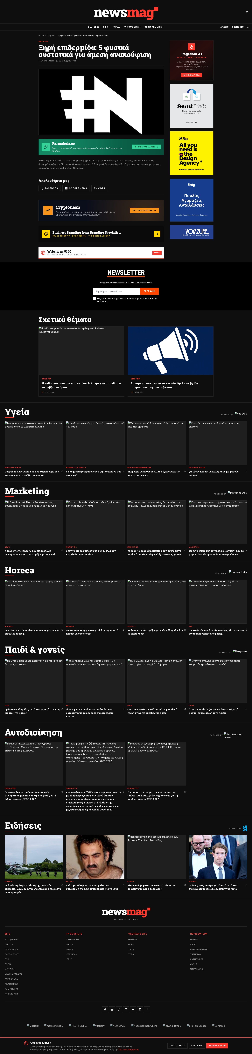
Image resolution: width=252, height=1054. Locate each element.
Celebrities (72, 939)
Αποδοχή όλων (217, 1046)
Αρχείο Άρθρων (198, 949)
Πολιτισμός (11, 984)
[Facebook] (105, 1009)
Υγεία (131, 954)
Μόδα (69, 949)
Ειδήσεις (93, 27)
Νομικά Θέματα (13, 974)
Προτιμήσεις (177, 1046)
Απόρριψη (197, 1046)
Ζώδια (8, 964)
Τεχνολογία (11, 994)
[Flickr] (133, 1009)
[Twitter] (119, 1009)
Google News (78, 188)
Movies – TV (11, 949)
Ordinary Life (153, 27)
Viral (116, 27)
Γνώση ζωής (12, 954)
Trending (238, 27)
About (194, 964)
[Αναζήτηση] (248, 27)
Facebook (51, 188)
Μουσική (9, 969)
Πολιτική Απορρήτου (129, 1049)
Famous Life (131, 27)
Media (69, 944)
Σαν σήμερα (11, 989)
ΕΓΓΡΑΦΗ (149, 291)
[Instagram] (112, 1009)
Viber (101, 188)
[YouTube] (126, 1009)
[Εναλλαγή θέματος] (247, 11)
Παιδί (131, 944)
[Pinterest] (140, 1009)
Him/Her (132, 939)
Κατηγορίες (196, 959)
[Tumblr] (147, 1009)
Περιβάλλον (11, 979)
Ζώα (7, 959)
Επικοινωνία (196, 969)
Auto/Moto (11, 939)
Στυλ (69, 959)
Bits (105, 27)
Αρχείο (224, 27)
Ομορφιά (50, 35)
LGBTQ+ (9, 944)
